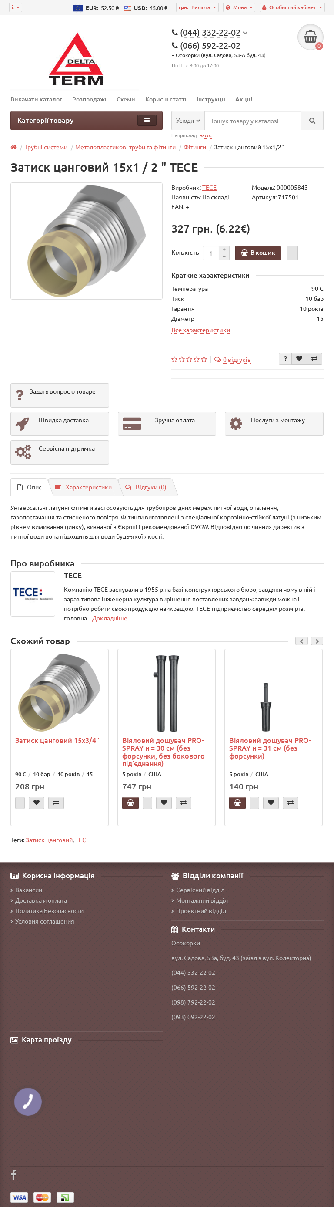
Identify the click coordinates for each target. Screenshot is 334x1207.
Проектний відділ (201, 910)
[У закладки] (299, 359)
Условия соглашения (44, 921)
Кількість (185, 252)
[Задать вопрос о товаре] (285, 359)
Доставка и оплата (41, 900)
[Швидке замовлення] (292, 253)
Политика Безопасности (49, 910)
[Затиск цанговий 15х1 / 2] (86, 241)
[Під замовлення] (20, 803)
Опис (34, 487)
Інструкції (211, 99)
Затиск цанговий (49, 839)
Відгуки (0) (151, 487)
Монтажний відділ (202, 900)
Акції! (243, 99)
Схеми (126, 99)
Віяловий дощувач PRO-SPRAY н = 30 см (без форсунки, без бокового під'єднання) (163, 751)
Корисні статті (166, 99)
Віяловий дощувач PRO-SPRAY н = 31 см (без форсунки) (270, 747)
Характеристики (89, 487)
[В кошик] (130, 803)
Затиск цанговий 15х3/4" (57, 740)
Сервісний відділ (200, 889)
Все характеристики (200, 330)
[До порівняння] (314, 359)
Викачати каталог (36, 99)
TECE (82, 839)
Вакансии (28, 889)
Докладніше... (111, 618)
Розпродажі (89, 99)
